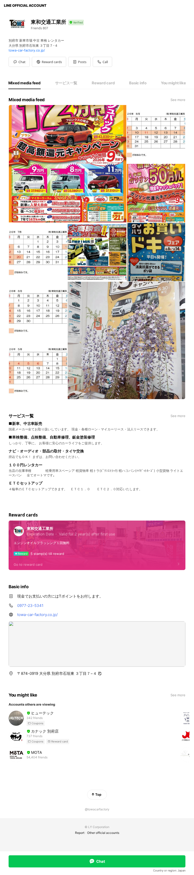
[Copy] (100, 673)
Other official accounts (103, 833)
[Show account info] (76, 22)
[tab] (24, 83)
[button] (49, 62)
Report (79, 833)
